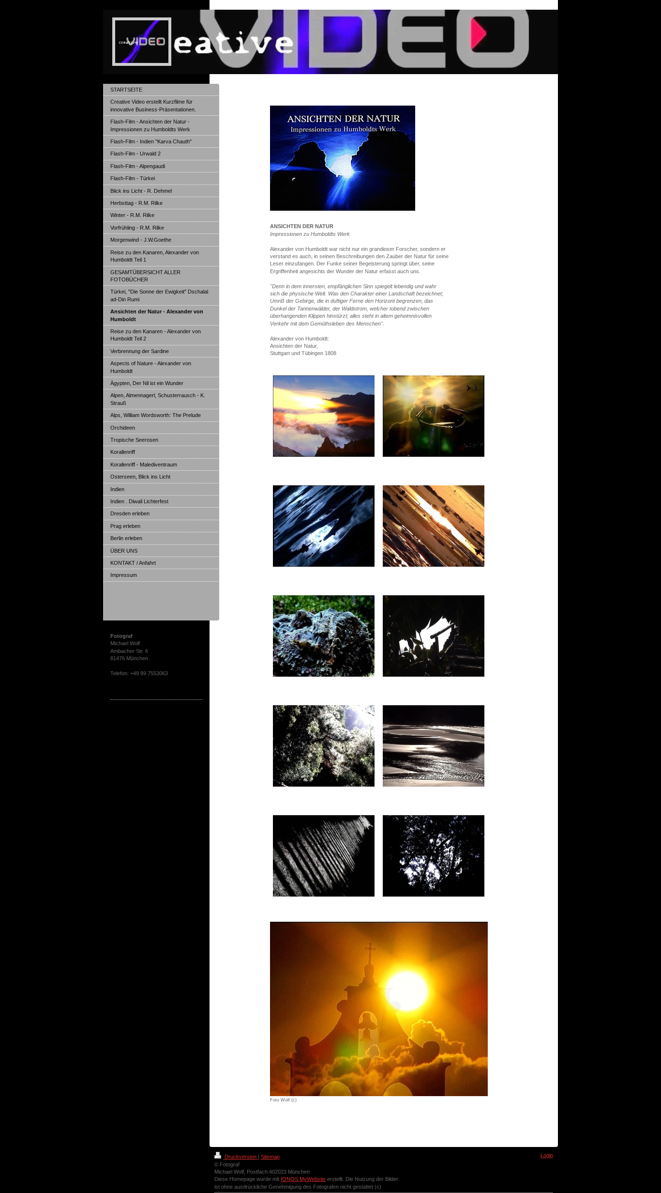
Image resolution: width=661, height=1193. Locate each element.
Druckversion (240, 1157)
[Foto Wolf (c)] (379, 1009)
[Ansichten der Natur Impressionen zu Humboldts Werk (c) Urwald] (324, 746)
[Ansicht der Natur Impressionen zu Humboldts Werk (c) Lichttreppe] (324, 856)
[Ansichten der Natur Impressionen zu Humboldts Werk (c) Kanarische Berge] (324, 416)
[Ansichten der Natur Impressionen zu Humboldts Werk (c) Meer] (433, 746)
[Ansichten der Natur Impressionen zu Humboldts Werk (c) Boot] (433, 416)
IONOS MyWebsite (303, 1179)
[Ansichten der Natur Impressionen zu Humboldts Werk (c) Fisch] (324, 636)
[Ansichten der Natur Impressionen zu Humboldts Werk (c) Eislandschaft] (324, 526)
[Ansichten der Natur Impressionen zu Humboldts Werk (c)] (433, 636)
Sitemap (270, 1157)
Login (547, 1155)
